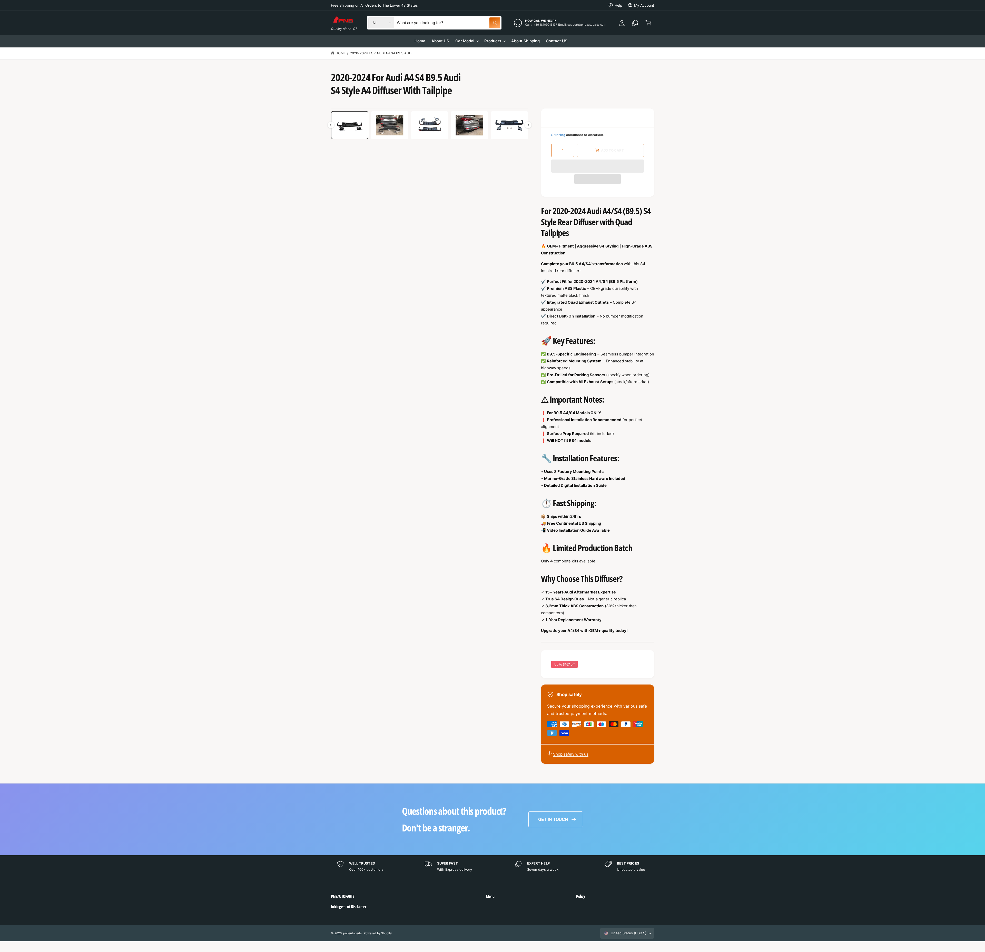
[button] (597, 166)
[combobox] (448, 22)
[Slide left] (331, 125)
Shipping (558, 135)
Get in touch (553, 819)
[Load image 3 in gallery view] (429, 125)
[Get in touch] (635, 22)
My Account (644, 5)
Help (618, 5)
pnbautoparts (352, 933)
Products (492, 40)
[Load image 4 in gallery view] (469, 125)
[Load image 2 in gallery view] (389, 125)
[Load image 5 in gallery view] (509, 125)
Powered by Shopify (377, 933)
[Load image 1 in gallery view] (349, 125)
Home (341, 53)
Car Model (464, 40)
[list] (492, 866)
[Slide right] (528, 125)
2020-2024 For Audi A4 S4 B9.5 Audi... (383, 53)
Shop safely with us (570, 754)
